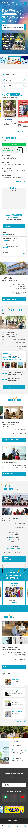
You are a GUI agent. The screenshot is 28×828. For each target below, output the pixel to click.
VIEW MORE (19, 182)
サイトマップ (21, 820)
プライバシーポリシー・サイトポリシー (11, 820)
